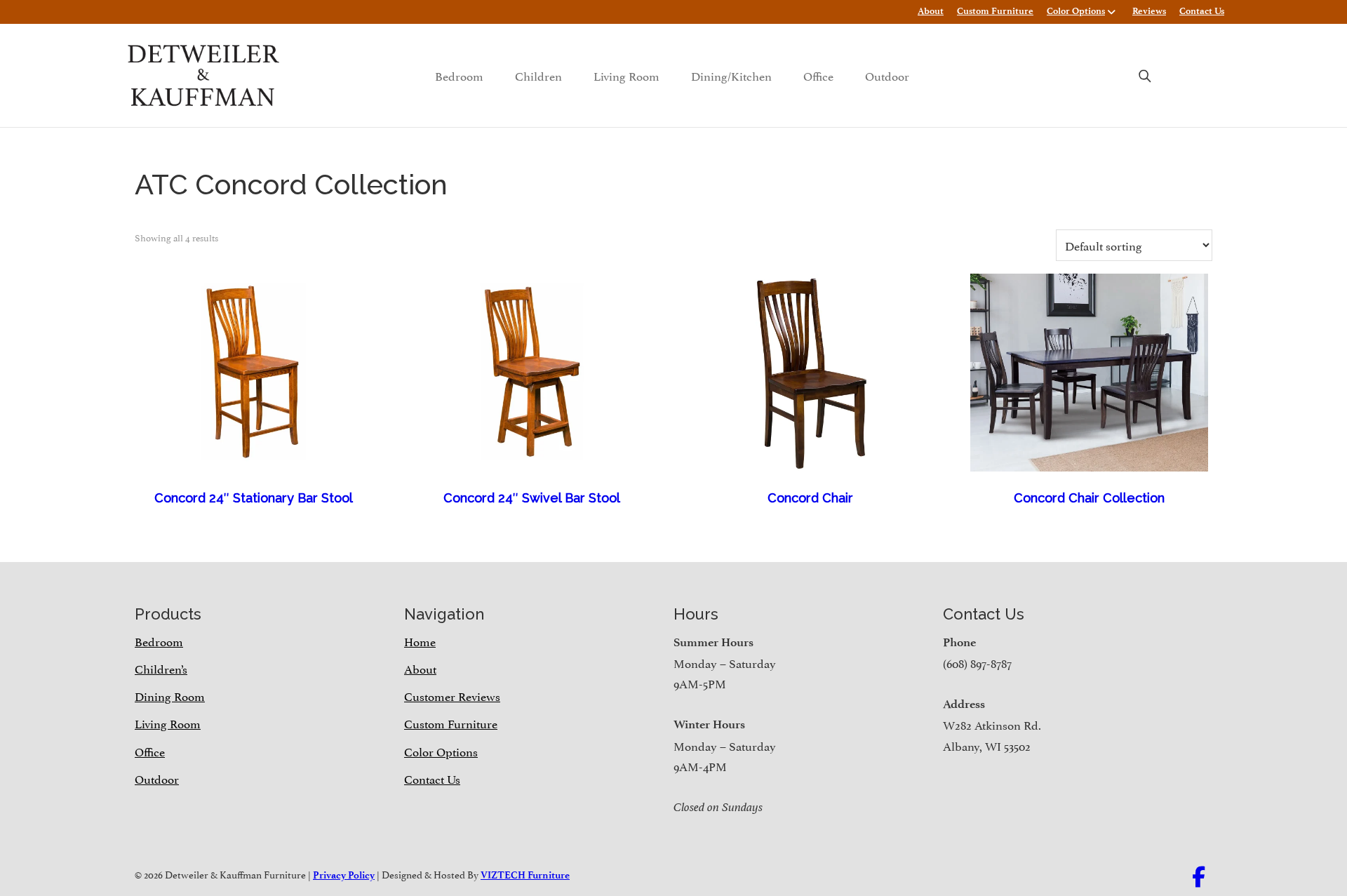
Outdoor (887, 75)
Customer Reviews (452, 695)
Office (818, 75)
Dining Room (170, 695)
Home (420, 640)
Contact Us (1201, 11)
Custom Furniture (995, 11)
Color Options (1076, 11)
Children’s (161, 668)
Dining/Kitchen (731, 75)
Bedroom (459, 75)
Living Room (626, 75)
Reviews (1149, 11)
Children (538, 75)
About (931, 11)
